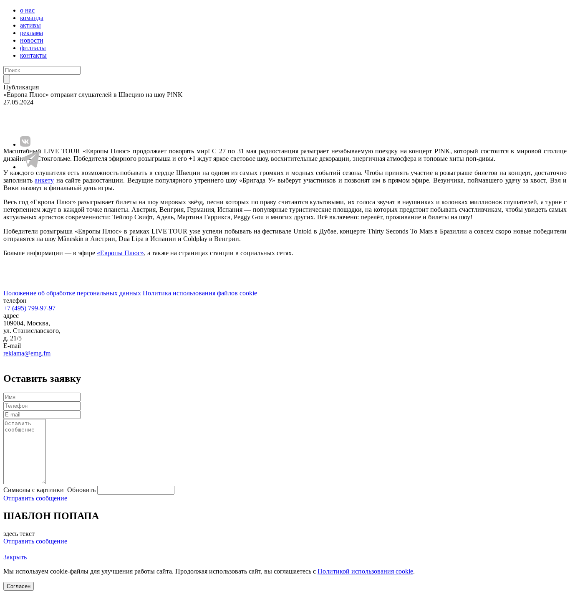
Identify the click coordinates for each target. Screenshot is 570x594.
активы (30, 25)
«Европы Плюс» (120, 252)
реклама (31, 32)
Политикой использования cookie (365, 571)
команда (31, 17)
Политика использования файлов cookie (200, 293)
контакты (33, 55)
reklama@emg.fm (26, 353)
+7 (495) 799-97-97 (29, 308)
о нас (27, 10)
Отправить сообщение (35, 498)
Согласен (18, 586)
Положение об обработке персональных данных (72, 293)
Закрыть (15, 557)
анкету (44, 180)
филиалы (33, 47)
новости (31, 40)
